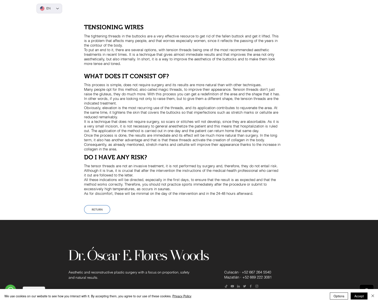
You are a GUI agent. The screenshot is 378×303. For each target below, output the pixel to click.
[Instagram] (257, 286)
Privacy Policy (181, 296)
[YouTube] (232, 286)
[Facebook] (251, 286)
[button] (200, 9)
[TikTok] (226, 286)
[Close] (372, 296)
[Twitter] (245, 286)
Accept (359, 296)
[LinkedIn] (238, 286)
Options (339, 296)
